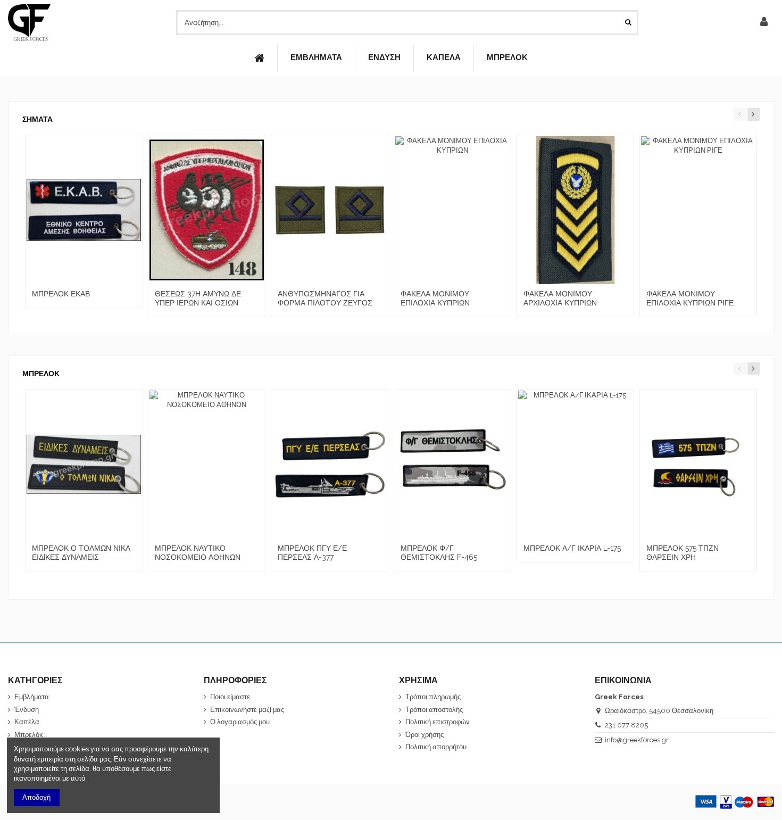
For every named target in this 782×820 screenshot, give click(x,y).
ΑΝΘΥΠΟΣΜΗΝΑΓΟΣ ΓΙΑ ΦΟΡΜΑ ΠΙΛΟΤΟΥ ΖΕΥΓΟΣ (325, 298)
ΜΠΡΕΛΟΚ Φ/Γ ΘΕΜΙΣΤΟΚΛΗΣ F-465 (439, 552)
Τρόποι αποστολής (434, 710)
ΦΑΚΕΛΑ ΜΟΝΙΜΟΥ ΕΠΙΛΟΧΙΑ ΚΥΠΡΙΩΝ (435, 298)
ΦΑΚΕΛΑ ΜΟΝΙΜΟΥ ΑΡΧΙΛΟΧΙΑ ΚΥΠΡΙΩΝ (560, 298)
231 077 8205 (626, 725)
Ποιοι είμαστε (230, 697)
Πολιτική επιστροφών (437, 722)
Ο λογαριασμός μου (240, 722)
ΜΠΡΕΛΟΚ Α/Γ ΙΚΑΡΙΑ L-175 (572, 548)
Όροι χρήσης (424, 735)
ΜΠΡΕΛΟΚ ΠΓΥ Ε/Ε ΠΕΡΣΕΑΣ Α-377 (312, 552)
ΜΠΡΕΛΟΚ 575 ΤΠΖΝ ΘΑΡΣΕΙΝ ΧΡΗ (682, 552)
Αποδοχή (36, 797)
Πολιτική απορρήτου (436, 747)
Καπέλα (26, 722)
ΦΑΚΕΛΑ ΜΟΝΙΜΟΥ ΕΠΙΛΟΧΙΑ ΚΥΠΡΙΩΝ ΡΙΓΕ (690, 298)
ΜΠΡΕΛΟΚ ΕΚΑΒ (61, 293)
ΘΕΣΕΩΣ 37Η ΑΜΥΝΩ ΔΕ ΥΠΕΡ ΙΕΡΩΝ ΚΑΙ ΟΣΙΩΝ (198, 298)
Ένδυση (26, 710)
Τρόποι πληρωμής (433, 697)
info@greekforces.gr (637, 740)
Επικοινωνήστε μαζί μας (247, 710)
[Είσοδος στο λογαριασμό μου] (764, 22)
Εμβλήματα (31, 697)
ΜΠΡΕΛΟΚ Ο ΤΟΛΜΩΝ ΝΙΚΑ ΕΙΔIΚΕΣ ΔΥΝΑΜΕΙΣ (81, 552)
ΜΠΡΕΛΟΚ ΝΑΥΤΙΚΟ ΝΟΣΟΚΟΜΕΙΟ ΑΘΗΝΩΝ (197, 552)
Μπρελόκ (28, 735)
